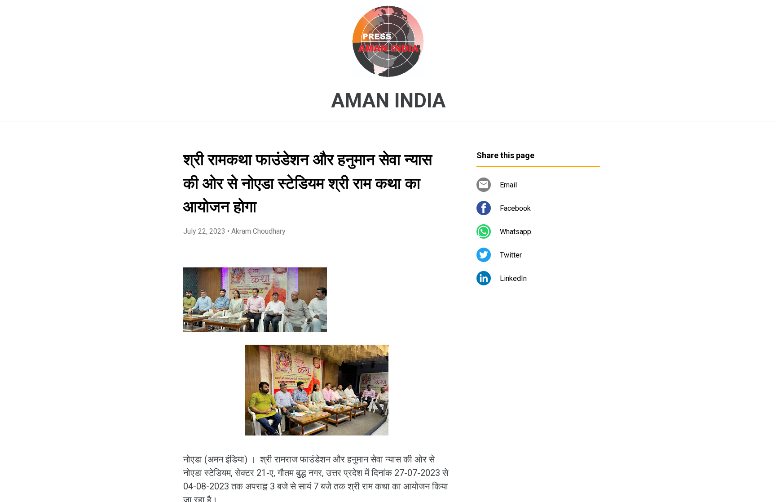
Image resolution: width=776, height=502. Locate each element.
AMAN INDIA (388, 100)
